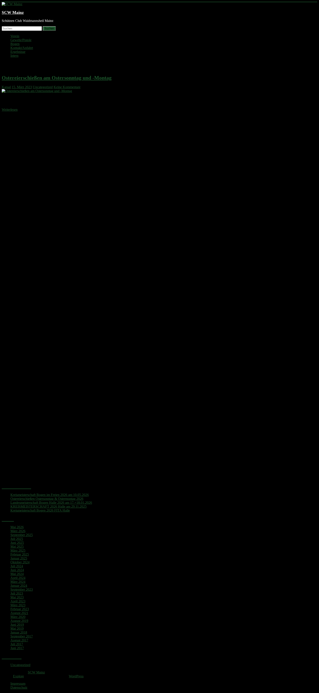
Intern (14, 55)
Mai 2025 (17, 546)
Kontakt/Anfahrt (21, 48)
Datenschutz (18, 687)
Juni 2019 (17, 624)
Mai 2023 (17, 597)
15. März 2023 (22, 87)
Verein (14, 36)
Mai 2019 (17, 628)
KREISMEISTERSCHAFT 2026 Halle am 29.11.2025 (48, 506)
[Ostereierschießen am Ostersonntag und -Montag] (37, 91)
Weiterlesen (10, 109)
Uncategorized (43, 87)
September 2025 (21, 535)
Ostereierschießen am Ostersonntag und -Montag (57, 78)
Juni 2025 (17, 543)
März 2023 (17, 605)
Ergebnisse (17, 52)
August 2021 (19, 613)
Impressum (17, 683)
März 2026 (17, 531)
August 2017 (19, 640)
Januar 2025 (18, 558)
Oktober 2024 (20, 562)
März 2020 (17, 617)
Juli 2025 (16, 539)
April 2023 (17, 601)
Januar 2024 (18, 585)
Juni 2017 (17, 648)
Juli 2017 (16, 644)
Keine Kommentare (67, 87)
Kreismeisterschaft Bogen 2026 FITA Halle (40, 510)
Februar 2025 (19, 554)
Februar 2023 (19, 609)
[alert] (159, 303)
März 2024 (17, 582)
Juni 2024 (17, 570)
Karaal (6, 87)
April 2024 (17, 578)
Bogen (15, 44)
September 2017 (21, 636)
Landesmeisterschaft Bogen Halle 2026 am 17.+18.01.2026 (51, 502)
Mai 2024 (17, 574)
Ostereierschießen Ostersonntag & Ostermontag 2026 (46, 499)
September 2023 (21, 589)
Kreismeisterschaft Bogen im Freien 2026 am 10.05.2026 (49, 495)
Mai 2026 (17, 527)
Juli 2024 (16, 566)
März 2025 (17, 550)
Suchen (49, 28)
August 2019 (19, 621)
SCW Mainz (13, 12)
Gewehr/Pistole (20, 40)
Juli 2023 (16, 593)
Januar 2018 (18, 632)
